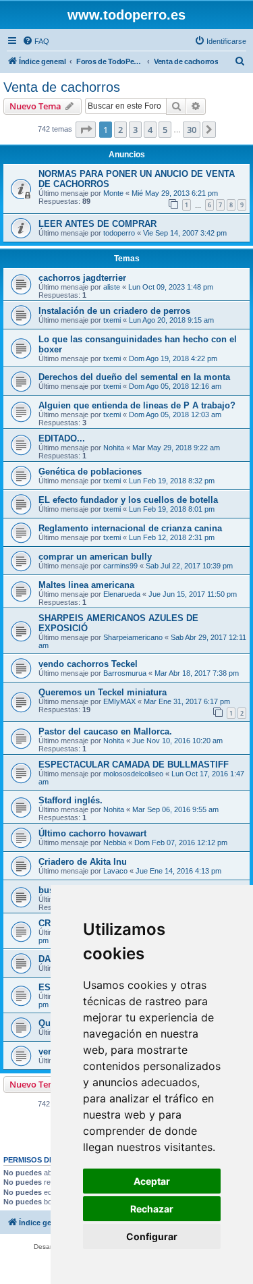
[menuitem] (35, 41)
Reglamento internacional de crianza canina (130, 528)
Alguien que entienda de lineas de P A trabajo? (136, 405)
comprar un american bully (95, 557)
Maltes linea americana (86, 585)
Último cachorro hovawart (92, 833)
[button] (86, 130)
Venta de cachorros (61, 87)
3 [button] (135, 130)
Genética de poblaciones (90, 471)
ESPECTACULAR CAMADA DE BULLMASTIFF (133, 764)
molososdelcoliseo (133, 774)
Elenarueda (121, 594)
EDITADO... (61, 438)
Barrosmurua (124, 673)
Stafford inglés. (70, 800)
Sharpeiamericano (133, 637)
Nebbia (114, 842)
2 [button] (120, 130)
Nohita (113, 448)
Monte (113, 193)
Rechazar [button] (151, 1208)
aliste (111, 287)
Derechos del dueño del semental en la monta (134, 377)
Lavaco (115, 871)
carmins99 (120, 566)
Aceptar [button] (152, 1181)
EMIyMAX (119, 701)
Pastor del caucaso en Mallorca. (105, 731)
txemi (112, 320)
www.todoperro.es (126, 14)
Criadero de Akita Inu (82, 862)
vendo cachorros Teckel (88, 664)
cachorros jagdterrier (82, 278)
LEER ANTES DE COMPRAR (97, 224)
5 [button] (165, 130)
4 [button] (150, 130)
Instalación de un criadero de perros (114, 311)
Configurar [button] (151, 1236)
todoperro (119, 233)
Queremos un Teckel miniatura (102, 692)
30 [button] (191, 130)
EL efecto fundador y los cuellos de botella (128, 500)
